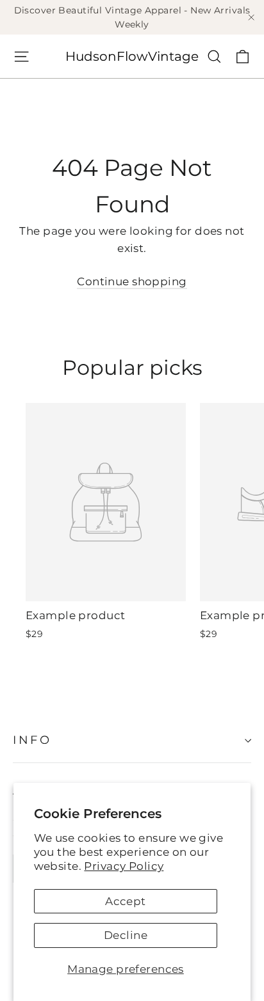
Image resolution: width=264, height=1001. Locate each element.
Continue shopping (131, 281)
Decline (125, 935)
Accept (125, 901)
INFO (32, 739)
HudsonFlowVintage (132, 56)
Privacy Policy (123, 866)
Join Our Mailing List (106, 791)
